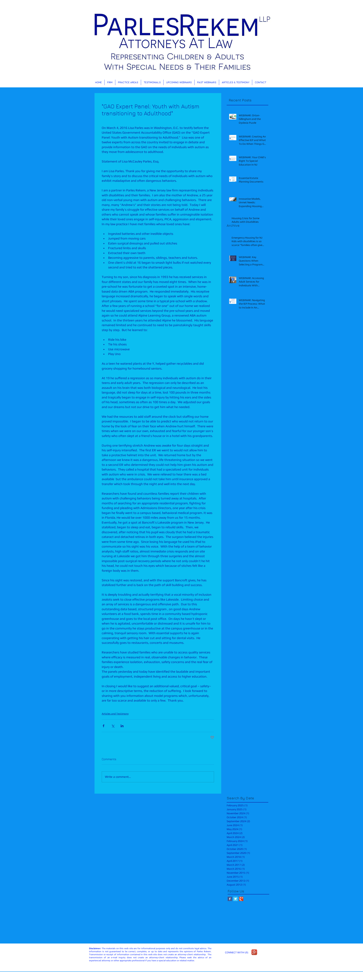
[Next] (341, 44)
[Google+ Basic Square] (241, 899)
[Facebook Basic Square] (230, 899)
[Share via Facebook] (103, 726)
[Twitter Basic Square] (235, 899)
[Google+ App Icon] (254, 952)
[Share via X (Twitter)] (113, 726)
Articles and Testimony (115, 713)
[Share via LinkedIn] (122, 726)
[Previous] (21, 44)
